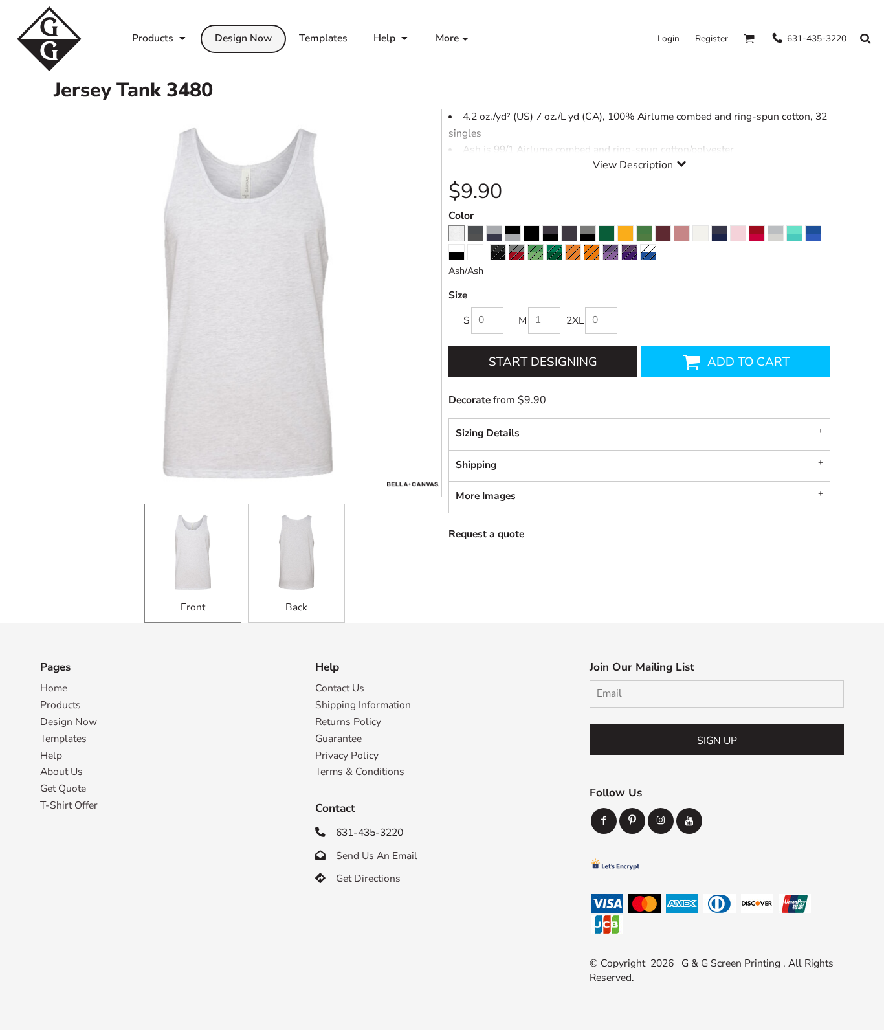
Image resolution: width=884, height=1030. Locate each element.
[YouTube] (689, 821)
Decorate (469, 400)
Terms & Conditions (359, 772)
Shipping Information (363, 705)
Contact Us (339, 688)
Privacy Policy (347, 755)
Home (53, 688)
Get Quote (63, 788)
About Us (61, 772)
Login (668, 38)
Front (193, 607)
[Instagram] (661, 821)
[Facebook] (604, 821)
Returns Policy (348, 722)
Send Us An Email (376, 856)
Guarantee (338, 739)
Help (51, 755)
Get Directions (368, 878)
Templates (63, 739)
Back (296, 607)
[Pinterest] (632, 821)
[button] (160, 38)
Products (60, 705)
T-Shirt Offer (69, 805)
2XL (575, 320)
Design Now (68, 722)
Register (711, 38)
